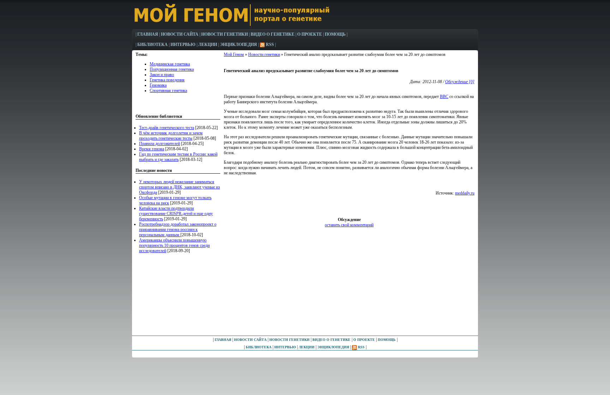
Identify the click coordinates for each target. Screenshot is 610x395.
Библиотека (152, 44)
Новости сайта (179, 34)
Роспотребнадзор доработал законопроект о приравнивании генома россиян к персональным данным (177, 229)
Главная (147, 34)
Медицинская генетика (170, 64)
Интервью (183, 44)
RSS (269, 44)
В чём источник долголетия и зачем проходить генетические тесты (171, 135)
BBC (444, 96)
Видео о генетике (272, 34)
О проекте (309, 34)
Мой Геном (234, 54)
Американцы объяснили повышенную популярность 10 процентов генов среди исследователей (174, 245)
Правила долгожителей (159, 143)
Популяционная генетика (172, 69)
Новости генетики (264, 54)
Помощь (335, 34)
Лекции (207, 44)
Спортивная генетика (168, 90)
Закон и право (162, 74)
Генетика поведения (167, 79)
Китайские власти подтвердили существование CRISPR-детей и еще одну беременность (176, 213)
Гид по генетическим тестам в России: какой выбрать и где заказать (178, 157)
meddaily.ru (464, 193)
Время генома (151, 148)
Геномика (158, 85)
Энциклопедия (238, 44)
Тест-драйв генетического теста (166, 127)
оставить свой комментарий (349, 224)
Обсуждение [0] (459, 81)
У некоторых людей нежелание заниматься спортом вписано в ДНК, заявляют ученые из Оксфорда (179, 187)
